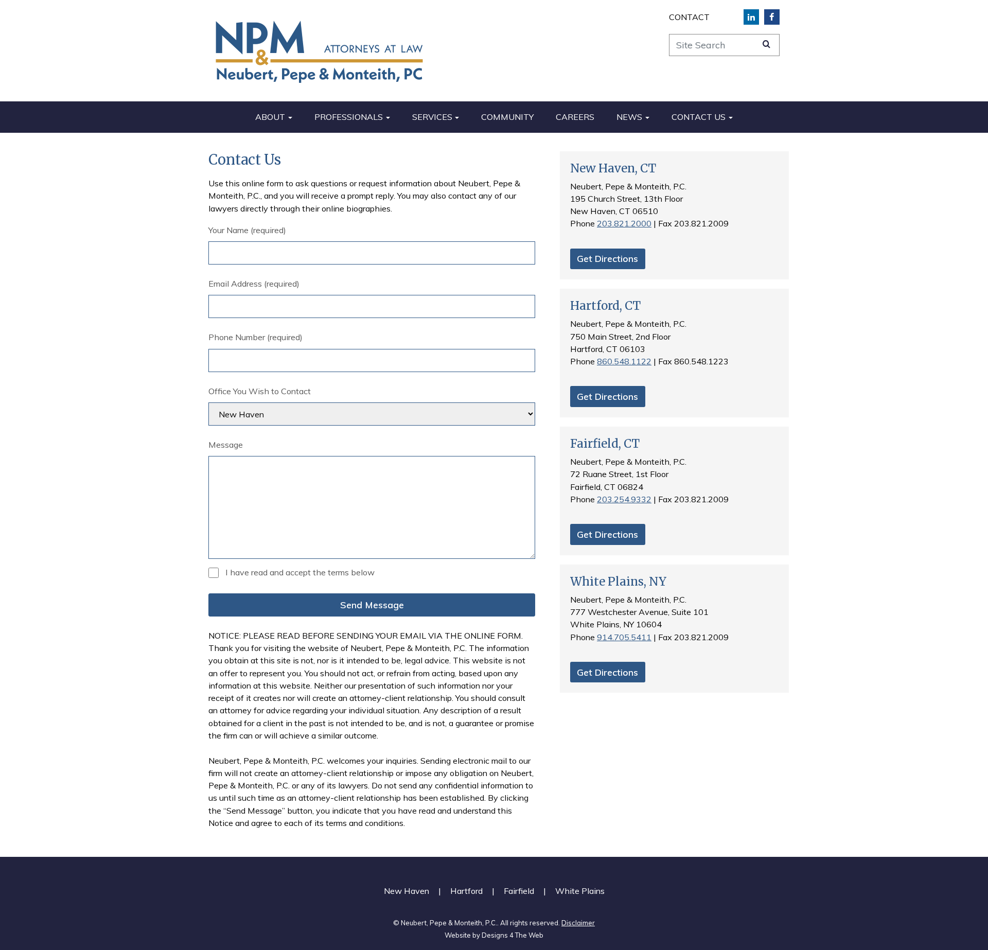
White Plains (580, 891)
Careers (575, 117)
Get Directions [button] (607, 259)
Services (432, 117)
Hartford (466, 891)
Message (225, 444)
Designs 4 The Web (512, 935)
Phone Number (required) (255, 337)
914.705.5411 (624, 637)
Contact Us (699, 117)
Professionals (348, 117)
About (270, 117)
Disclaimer (578, 923)
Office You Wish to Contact (259, 391)
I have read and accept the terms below (300, 572)
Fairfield (519, 891)
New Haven (406, 891)
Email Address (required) (253, 283)
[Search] (766, 43)
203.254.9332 (624, 499)
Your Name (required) (247, 230)
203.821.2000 (624, 223)
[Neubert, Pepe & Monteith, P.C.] (319, 50)
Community (507, 117)
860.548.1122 (624, 361)
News (629, 117)
